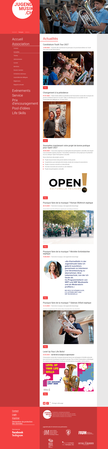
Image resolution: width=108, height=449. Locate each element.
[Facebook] (47, 403)
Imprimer (15, 418)
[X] (50, 403)
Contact (15, 411)
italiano (27, 32)
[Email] (44, 403)
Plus (45, 88)
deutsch (14, 32)
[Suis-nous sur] (24, 432)
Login (14, 415)
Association (20, 44)
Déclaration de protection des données (22, 423)
